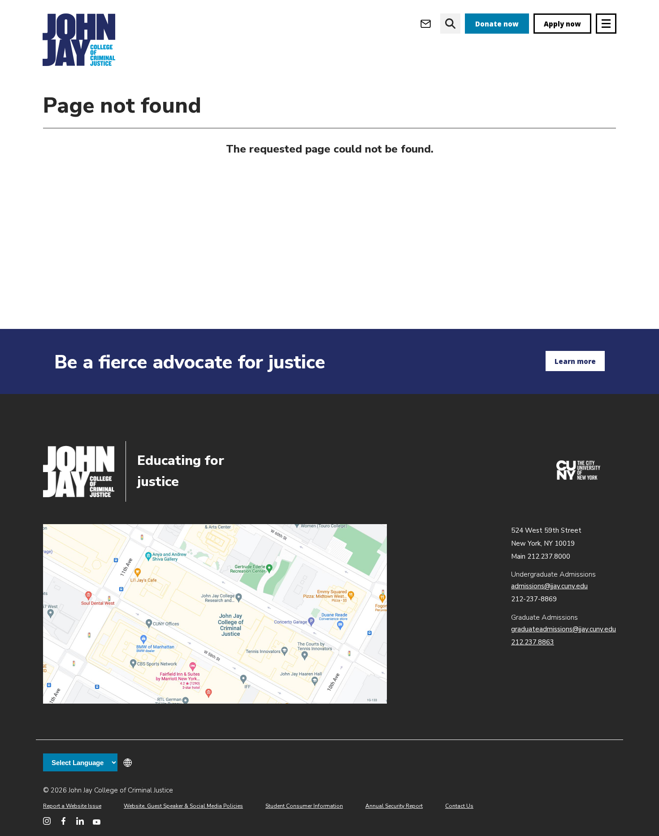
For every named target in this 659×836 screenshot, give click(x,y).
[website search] (450, 23)
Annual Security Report (394, 806)
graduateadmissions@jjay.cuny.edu (563, 629)
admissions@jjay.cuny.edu (549, 586)
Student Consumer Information (304, 806)
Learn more (575, 361)
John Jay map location (215, 614)
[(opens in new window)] (578, 477)
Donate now (497, 23)
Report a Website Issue (72, 806)
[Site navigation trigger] (606, 23)
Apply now (562, 23)
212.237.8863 (532, 642)
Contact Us (459, 806)
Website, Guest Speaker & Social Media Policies (183, 806)
